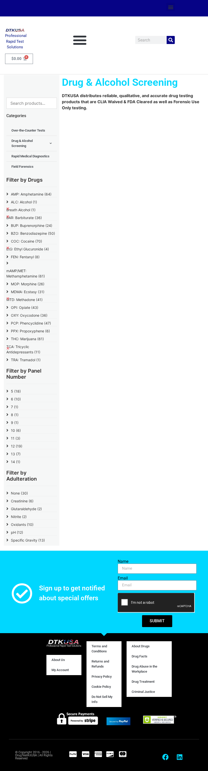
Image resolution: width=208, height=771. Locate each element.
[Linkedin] (179, 757)
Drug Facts (139, 656)
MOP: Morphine (27, 284)
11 (15, 438)
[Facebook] (165, 757)
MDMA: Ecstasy (27, 292)
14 (15, 462)
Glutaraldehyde (26, 509)
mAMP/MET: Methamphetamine (25, 273)
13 (16, 454)
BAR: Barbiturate (24, 218)
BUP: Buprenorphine (31, 225)
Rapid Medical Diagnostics (30, 156)
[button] (170, 7)
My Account (60, 670)
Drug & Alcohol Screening (22, 143)
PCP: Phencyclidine (31, 323)
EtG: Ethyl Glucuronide (27, 249)
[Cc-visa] (85, 754)
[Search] (171, 40)
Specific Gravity (28, 540)
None (19, 493)
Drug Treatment (143, 681)
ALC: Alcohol (24, 202)
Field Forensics (22, 166)
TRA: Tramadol (26, 360)
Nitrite (19, 517)
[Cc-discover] (110, 754)
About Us (58, 660)
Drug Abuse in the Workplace (144, 669)
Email (123, 578)
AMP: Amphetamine (31, 194)
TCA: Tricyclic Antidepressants (23, 349)
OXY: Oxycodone (29, 315)
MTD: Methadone (24, 299)
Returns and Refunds (100, 663)
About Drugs (141, 646)
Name (123, 562)
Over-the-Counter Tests (28, 130)
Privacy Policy (102, 676)
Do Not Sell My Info (102, 699)
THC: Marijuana (27, 339)
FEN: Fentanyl (25, 257)
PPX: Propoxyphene (30, 331)
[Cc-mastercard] (122, 754)
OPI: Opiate (24, 307)
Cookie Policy (101, 687)
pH (17, 532)
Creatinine (22, 501)
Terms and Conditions (99, 648)
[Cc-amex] (98, 754)
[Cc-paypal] (73, 754)
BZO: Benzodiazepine (33, 233)
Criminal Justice (143, 692)
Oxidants (22, 524)
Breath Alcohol (21, 210)
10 (16, 430)
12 (16, 446)
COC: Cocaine (26, 241)
